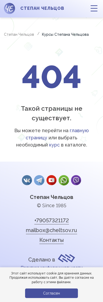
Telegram (39, 180)
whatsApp (64, 180)
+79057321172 (51, 220)
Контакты (51, 240)
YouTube (51, 180)
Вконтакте (27, 180)
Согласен (51, 293)
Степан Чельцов (51, 197)
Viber (76, 180)
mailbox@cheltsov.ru (51, 230)
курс (54, 145)
